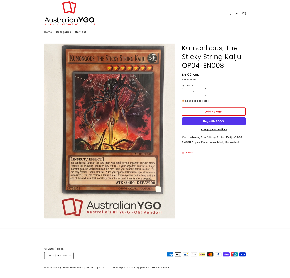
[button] (229, 13)
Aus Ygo (57, 267)
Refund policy (120, 267)
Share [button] (190, 152)
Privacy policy (139, 267)
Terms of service (160, 267)
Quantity (187, 85)
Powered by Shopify (74, 267)
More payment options (214, 129)
